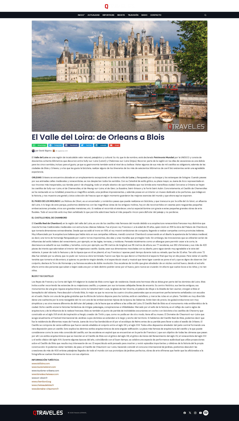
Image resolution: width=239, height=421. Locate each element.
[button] (205, 6)
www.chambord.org (41, 381)
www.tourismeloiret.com (44, 367)
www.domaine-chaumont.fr (45, 388)
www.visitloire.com (41, 363)
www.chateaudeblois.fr (43, 385)
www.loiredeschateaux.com (45, 374)
